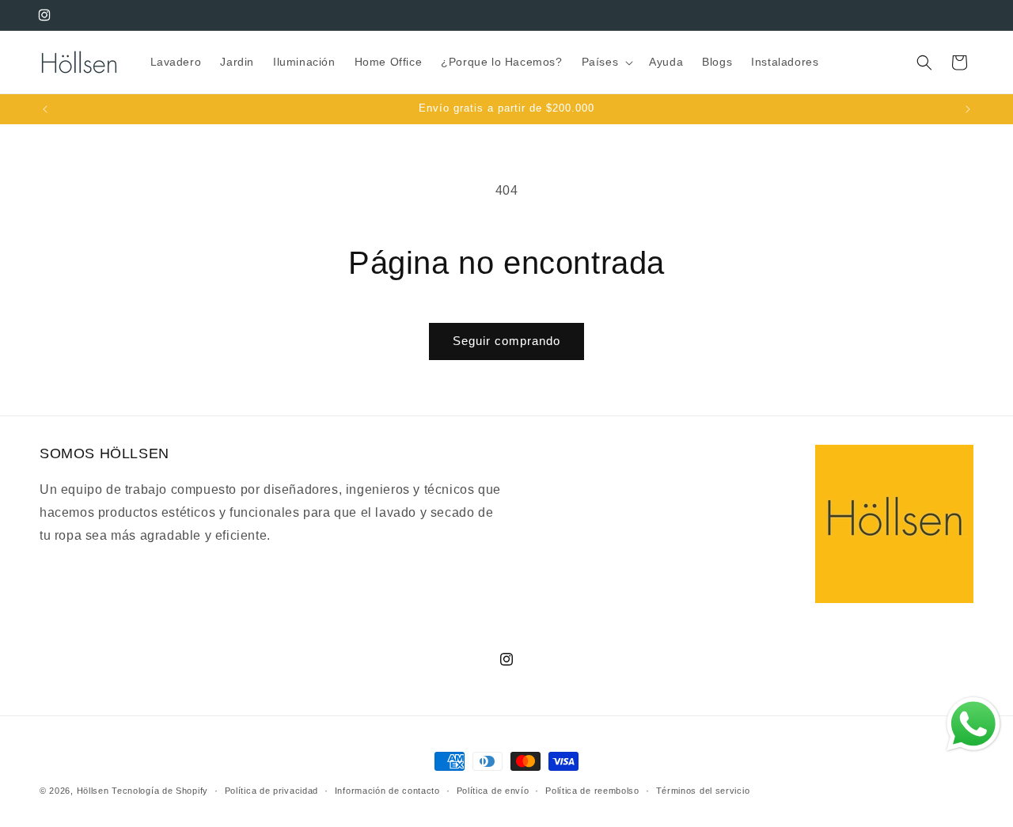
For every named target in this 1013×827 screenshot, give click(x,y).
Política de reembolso (592, 790)
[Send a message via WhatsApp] (973, 724)
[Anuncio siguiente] (967, 109)
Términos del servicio (703, 790)
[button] (606, 61)
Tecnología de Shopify (160, 790)
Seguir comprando (506, 340)
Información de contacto (387, 790)
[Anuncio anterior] (45, 109)
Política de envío (493, 790)
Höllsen (93, 790)
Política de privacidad (271, 790)
